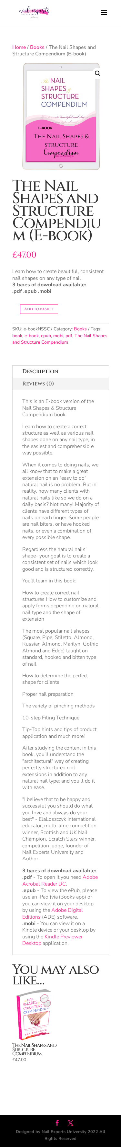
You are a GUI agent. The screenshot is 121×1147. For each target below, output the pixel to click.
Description (40, 371)
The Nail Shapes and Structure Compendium (59, 339)
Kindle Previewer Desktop (52, 940)
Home (19, 47)
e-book (32, 336)
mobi (58, 336)
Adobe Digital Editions (52, 913)
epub (46, 336)
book (17, 336)
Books (37, 47)
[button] (98, 73)
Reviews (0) (38, 383)
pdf (69, 336)
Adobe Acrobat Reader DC (60, 880)
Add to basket (39, 309)
